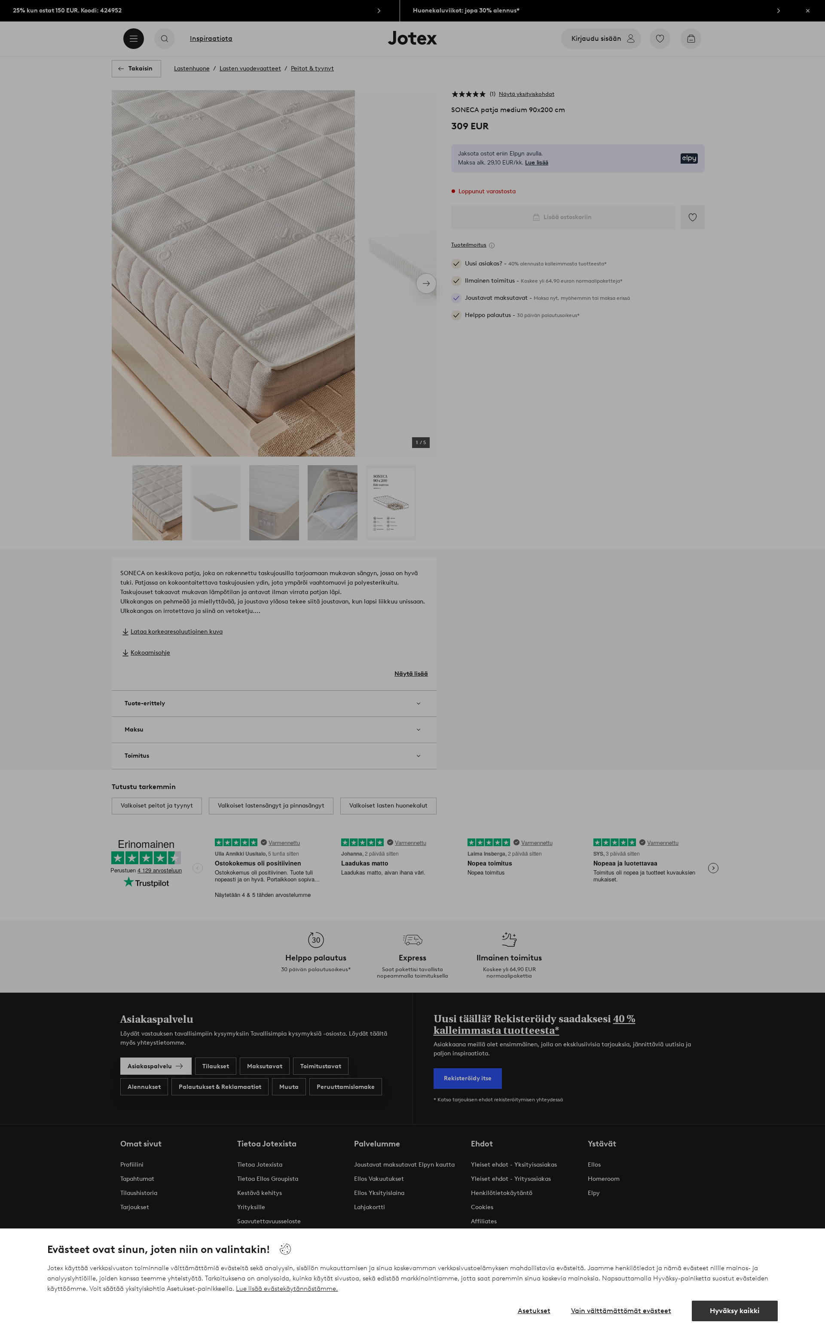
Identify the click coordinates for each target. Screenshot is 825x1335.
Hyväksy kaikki (735, 1311)
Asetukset (534, 1311)
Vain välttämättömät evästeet (621, 1311)
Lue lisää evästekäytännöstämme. (287, 1288)
